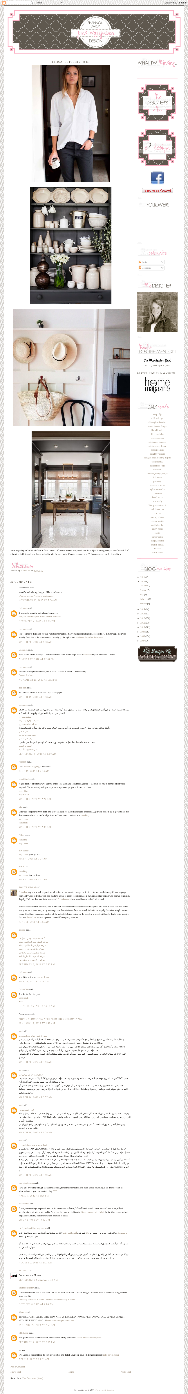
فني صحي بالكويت (27, 735)
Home (71, 1372)
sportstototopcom (26, 1183)
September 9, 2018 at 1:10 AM (38, 754)
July (142, 594)
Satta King (23, 791)
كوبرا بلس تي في (26, 1110)
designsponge (157, 461)
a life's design (157, 418)
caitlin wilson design (157, 446)
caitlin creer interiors (157, 442)
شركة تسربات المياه (28, 749)
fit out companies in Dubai (92, 1212)
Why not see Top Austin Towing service (36, 596)
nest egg (157, 513)
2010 (142, 627)
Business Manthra (27, 1287)
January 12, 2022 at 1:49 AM (37, 1023)
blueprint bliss (157, 434)
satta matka (23, 822)
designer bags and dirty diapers (157, 457)
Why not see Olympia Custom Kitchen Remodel (40, 616)
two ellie (157, 548)
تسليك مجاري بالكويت (29, 720)
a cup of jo (157, 414)
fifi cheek (157, 469)
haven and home (157, 485)
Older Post (126, 1372)
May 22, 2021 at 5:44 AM (34, 981)
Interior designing (31, 766)
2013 (142, 613)
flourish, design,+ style (157, 473)
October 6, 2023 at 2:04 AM (36, 1304)
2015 (142, 581)
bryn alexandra (157, 438)
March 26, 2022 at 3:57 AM (36, 1097)
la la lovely (157, 501)
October (143, 585)
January (143, 603)
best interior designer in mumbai (60, 1320)
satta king (85, 815)
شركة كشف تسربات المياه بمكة (33, 942)
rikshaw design (157, 521)
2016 (142, 577)
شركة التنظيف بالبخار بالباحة (32, 956)
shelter (157, 533)
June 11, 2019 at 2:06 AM (34, 771)
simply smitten (157, 540)
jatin (20, 807)
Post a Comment (17, 1366)
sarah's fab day (157, 525)
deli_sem (22, 687)
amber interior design (157, 426)
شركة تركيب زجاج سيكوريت (32, 960)
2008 (142, 636)
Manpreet (23, 1312)
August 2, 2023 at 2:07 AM (35, 1262)
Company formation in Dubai (31, 1299)
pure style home (157, 517)
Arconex (22, 762)
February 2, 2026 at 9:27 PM (37, 1342)
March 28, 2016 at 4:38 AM (36, 642)
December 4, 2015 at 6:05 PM (37, 621)
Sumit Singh (24, 779)
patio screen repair (111, 1355)
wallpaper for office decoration (89, 637)
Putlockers (31, 917)
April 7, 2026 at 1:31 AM (34, 1359)
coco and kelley (157, 450)
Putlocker (23, 892)
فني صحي (23, 731)
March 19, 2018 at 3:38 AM (36, 697)
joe (20, 1350)
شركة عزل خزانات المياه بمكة (32, 945)
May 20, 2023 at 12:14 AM (34, 1220)
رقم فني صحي (25, 738)
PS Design (23, 1270)
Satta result (23, 998)
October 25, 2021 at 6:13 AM (37, 1006)
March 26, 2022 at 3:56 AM (36, 1062)
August (143, 590)
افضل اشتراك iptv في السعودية (33, 1145)
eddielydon (23, 1333)
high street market (157, 489)
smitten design (157, 544)
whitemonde (24, 1203)
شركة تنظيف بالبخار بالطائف (32, 952)
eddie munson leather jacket (89, 1337)
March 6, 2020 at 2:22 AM (35, 799)
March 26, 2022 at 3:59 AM (36, 1132)
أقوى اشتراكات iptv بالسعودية (32, 1228)
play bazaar (23, 819)
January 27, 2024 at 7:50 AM (37, 1325)
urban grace (157, 552)
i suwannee (157, 493)
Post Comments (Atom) (32, 1378)
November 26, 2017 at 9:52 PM (38, 680)
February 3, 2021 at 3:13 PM (37, 964)
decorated (87, 654)
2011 (142, 623)
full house (157, 477)
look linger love (157, 509)
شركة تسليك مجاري (28, 724)
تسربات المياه (25, 746)
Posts (144, 262)
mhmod (22, 930)
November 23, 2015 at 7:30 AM (38, 600)
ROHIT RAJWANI (27, 887)
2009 (142, 632)
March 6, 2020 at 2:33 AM (35, 827)
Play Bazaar (24, 794)
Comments (146, 268)
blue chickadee (157, 430)
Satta (21, 1001)
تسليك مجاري (25, 717)
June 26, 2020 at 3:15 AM (34, 922)
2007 (142, 640)
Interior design (43, 977)
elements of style (157, 465)
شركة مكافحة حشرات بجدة (31, 949)
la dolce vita (157, 497)
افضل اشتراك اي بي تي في (31, 1074)
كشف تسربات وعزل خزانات (32, 938)
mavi (21, 1031)
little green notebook (157, 505)
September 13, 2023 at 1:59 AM (38, 1280)
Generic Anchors (26, 675)
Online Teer (24, 989)
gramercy (157, 481)
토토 (55, 1191)
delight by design (157, 454)
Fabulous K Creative (104, 1390)
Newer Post (15, 1372)
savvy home (157, 529)
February (144, 599)
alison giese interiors (157, 422)
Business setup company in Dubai (60, 1299)
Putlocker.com (64, 899)
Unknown (23, 608)
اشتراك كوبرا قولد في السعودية (33, 1036)
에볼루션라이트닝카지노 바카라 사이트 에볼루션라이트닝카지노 (50, 1018)
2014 (142, 609)
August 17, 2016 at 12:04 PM (37, 659)
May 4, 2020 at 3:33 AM (33, 879)
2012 (142, 618)
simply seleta (157, 537)
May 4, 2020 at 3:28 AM (33, 858)
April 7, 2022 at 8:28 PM (34, 1195)
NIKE (21, 835)
